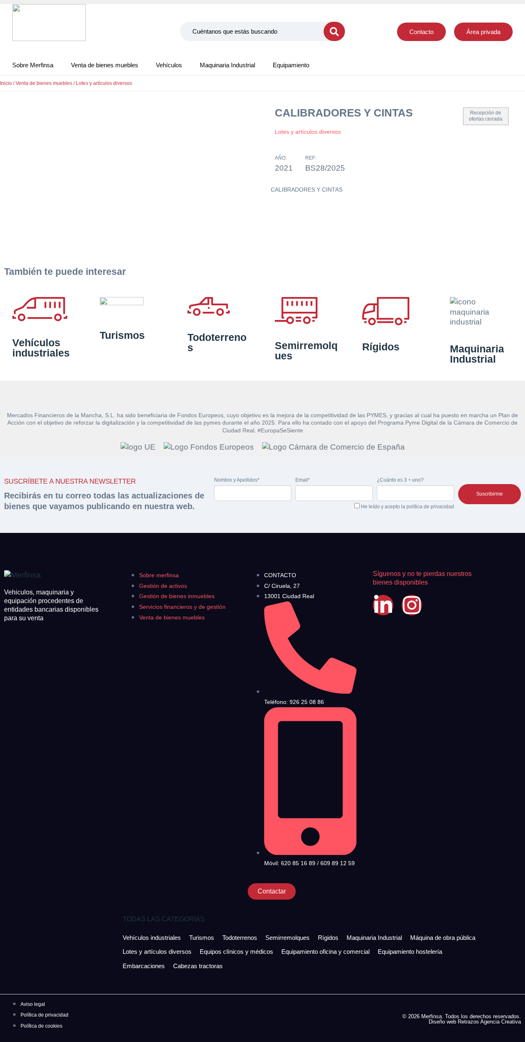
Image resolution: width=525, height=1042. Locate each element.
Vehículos (169, 65)
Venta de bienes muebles (104, 65)
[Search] (334, 31)
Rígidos (380, 346)
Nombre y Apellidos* (237, 480)
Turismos (122, 335)
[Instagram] (412, 605)
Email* (302, 480)
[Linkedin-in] (383, 605)
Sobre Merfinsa (32, 65)
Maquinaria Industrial (227, 65)
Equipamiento (291, 65)
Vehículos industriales (41, 348)
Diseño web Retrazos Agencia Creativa (475, 1022)
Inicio (6, 83)
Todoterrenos (217, 342)
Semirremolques (306, 350)
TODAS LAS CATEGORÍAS (164, 919)
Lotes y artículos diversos (104, 83)
